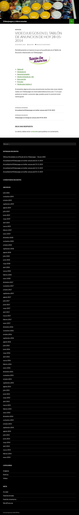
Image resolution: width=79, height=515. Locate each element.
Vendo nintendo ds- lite (25, 77)
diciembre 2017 (8, 282)
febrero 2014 (7, 453)
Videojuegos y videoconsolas (15, 21)
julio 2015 (6, 390)
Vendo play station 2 (24, 84)
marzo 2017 (7, 316)
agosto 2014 (7, 431)
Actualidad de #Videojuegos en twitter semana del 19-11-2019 (23, 164)
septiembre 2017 (8, 293)
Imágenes (6, 471)
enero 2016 (6, 368)
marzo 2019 (7, 226)
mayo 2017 (6, 308)
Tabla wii (20, 69)
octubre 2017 (7, 290)
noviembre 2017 (8, 286)
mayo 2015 (6, 398)
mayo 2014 (6, 442)
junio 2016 (6, 349)
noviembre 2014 (8, 420)
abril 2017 (6, 312)
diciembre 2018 (8, 237)
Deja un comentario (43, 44)
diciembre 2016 (8, 327)
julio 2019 (6, 211)
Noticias (18, 29)
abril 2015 (6, 401)
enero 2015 (6, 412)
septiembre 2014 (8, 427)
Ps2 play (20, 82)
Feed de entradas (8, 495)
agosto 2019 (7, 208)
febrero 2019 (7, 230)
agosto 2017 (7, 297)
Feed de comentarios (9, 499)
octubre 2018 (7, 245)
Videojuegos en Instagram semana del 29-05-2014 (31, 116)
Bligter (31, 44)
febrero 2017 (7, 319)
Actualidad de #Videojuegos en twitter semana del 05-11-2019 (23, 172)
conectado (34, 131)
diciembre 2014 (8, 416)
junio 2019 (6, 215)
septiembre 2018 (8, 249)
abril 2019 (6, 222)
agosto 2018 (7, 252)
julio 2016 (6, 345)
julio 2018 (6, 256)
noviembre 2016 (8, 331)
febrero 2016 (7, 364)
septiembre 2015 (8, 383)
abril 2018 (6, 267)
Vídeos (5, 478)
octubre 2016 (7, 334)
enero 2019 (6, 234)
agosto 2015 (7, 386)
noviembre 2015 (8, 375)
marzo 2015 (7, 405)
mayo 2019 (6, 219)
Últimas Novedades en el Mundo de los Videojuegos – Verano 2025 (24, 157)
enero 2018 (6, 278)
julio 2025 (6, 193)
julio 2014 (6, 435)
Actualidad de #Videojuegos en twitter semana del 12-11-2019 (23, 168)
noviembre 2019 (8, 196)
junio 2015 (6, 394)
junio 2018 (6, 260)
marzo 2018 (7, 271)
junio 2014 (6, 439)
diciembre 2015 (8, 371)
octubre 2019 (7, 200)
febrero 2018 (7, 275)
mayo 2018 (6, 263)
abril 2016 (6, 357)
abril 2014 (6, 446)
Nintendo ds (21, 72)
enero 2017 (6, 323)
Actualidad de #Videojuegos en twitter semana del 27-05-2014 (35, 109)
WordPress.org (8, 503)
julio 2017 (6, 301)
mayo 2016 (6, 353)
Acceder (5, 492)
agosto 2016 (7, 342)
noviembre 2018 (8, 241)
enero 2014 (6, 457)
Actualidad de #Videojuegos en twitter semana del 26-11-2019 (23, 160)
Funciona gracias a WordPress (11, 512)
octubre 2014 (7, 424)
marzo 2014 (7, 450)
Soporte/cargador (23, 74)
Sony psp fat (21, 79)
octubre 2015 (7, 379)
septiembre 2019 (8, 204)
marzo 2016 (7, 360)
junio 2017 (6, 304)
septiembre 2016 (8, 338)
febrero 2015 (7, 409)
